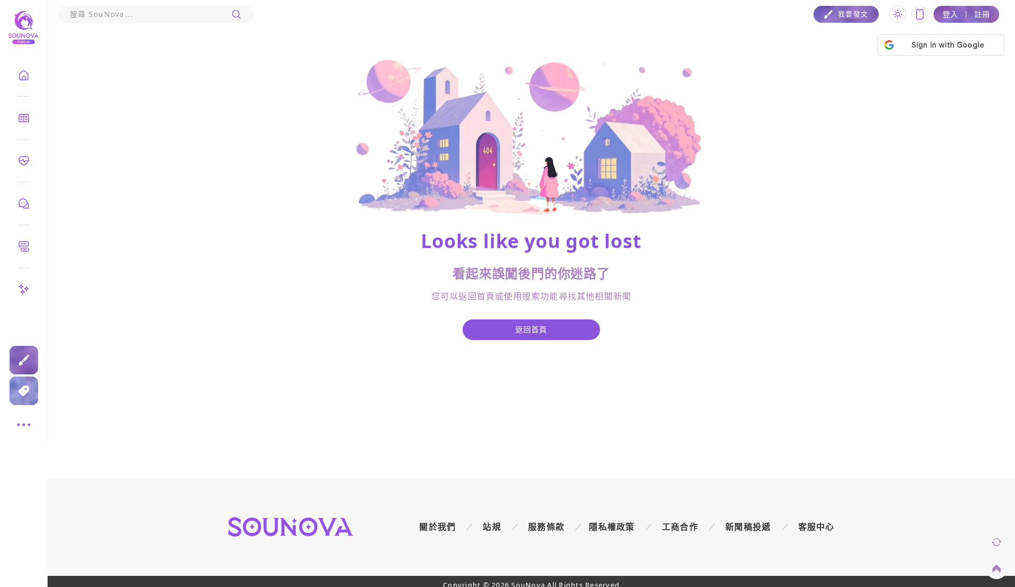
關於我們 (437, 527)
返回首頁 (531, 329)
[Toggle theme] (897, 14)
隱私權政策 (612, 527)
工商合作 (680, 527)
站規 (492, 527)
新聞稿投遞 (748, 527)
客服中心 (816, 527)
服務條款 (546, 527)
